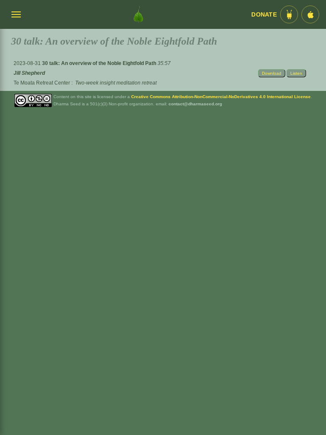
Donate (264, 14)
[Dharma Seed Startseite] (138, 14)
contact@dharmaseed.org (195, 104)
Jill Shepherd (29, 73)
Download (271, 73)
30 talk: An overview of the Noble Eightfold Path (99, 63)
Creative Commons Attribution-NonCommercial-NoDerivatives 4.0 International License (221, 96)
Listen (296, 73)
